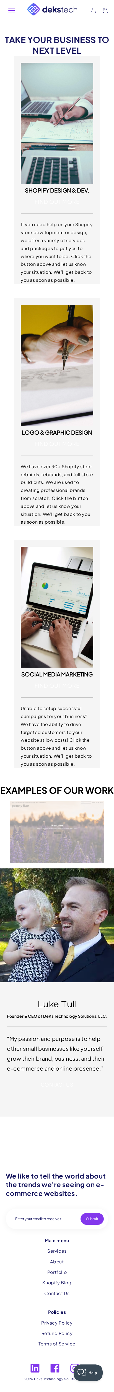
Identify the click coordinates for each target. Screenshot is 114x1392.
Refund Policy (57, 1333)
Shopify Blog (56, 1282)
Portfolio (57, 1272)
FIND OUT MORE (57, 201)
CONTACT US (57, 1084)
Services (57, 1251)
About (57, 1261)
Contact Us (56, 1293)
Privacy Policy (56, 1323)
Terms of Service (57, 1344)
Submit (92, 1219)
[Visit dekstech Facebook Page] (54, 1368)
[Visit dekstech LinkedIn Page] (35, 1368)
